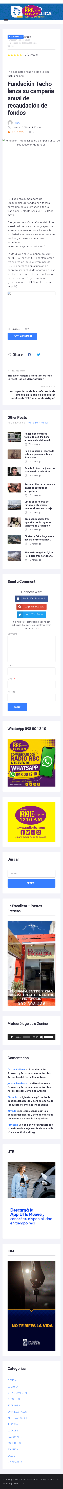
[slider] (49, 1037)
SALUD (11, 1455)
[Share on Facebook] (29, 354)
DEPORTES (14, 1399)
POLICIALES (14, 1443)
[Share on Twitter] (38, 354)
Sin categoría (15, 1462)
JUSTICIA (13, 1424)
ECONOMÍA (14, 1405)
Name (11, 666)
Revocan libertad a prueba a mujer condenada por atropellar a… (40, 487)
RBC (17, 122)
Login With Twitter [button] (34, 614)
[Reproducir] (12, 1037)
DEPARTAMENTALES (19, 1393)
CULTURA (13, 1386)
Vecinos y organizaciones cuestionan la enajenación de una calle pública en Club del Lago (30, 1128)
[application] (31, 1037)
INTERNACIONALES (18, 1418)
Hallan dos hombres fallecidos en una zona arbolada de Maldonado (38, 437)
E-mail (11, 679)
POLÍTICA (13, 1449)
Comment (12, 634)
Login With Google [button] (34, 606)
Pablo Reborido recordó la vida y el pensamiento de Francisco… (39, 454)
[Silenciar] (41, 1037)
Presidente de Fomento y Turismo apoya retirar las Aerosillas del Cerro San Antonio (29, 1073)
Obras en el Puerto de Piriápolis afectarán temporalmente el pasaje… (39, 505)
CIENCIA (12, 1380)
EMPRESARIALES (17, 1411)
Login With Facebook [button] (34, 598)
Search (31, 883)
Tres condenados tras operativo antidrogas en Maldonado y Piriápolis (38, 522)
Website (11, 692)
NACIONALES (15, 36)
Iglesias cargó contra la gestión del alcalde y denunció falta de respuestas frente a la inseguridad (30, 1101)
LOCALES (13, 1430)
